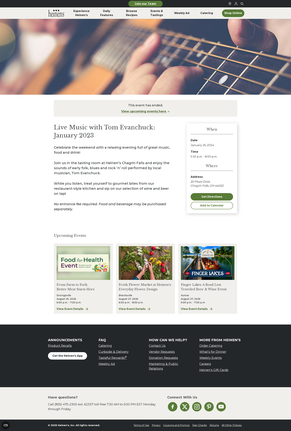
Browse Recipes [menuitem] (131, 13)
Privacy (156, 425)
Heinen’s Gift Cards (213, 370)
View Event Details (83, 309)
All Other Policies (232, 425)
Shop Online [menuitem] (233, 13)
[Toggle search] (242, 3)
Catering (105, 346)
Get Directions (211, 196)
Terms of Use (141, 425)
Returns (214, 425)
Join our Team (145, 3)
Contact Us (157, 346)
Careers (205, 364)
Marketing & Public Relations (163, 366)
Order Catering (210, 346)
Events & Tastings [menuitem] (156, 13)
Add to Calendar (212, 205)
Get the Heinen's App (67, 355)
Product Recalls (60, 346)
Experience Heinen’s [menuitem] (81, 13)
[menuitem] (56, 13)
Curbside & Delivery (113, 352)
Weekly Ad (107, 364)
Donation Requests (163, 358)
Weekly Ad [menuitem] (181, 13)
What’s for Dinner (212, 352)
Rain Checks (199, 425)
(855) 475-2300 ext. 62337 (74, 404)
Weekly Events (210, 358)
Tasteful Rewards (113, 358)
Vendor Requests (162, 352)
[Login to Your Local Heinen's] (236, 3)
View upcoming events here (144, 111)
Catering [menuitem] (206, 13)
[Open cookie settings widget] (6, 425)
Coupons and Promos (176, 425)
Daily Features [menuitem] (106, 13)
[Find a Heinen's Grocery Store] (230, 3)
